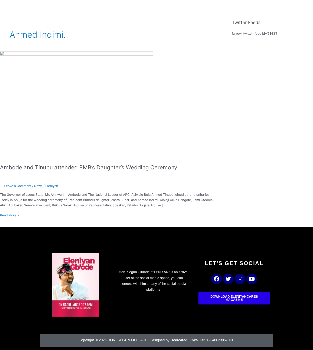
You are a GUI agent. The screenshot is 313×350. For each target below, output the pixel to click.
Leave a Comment (17, 186)
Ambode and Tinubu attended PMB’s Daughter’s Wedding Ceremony (88, 167)
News (38, 186)
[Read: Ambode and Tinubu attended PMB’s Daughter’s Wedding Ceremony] (76, 105)
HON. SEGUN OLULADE (128, 340)
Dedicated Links (184, 340)
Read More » (9, 215)
